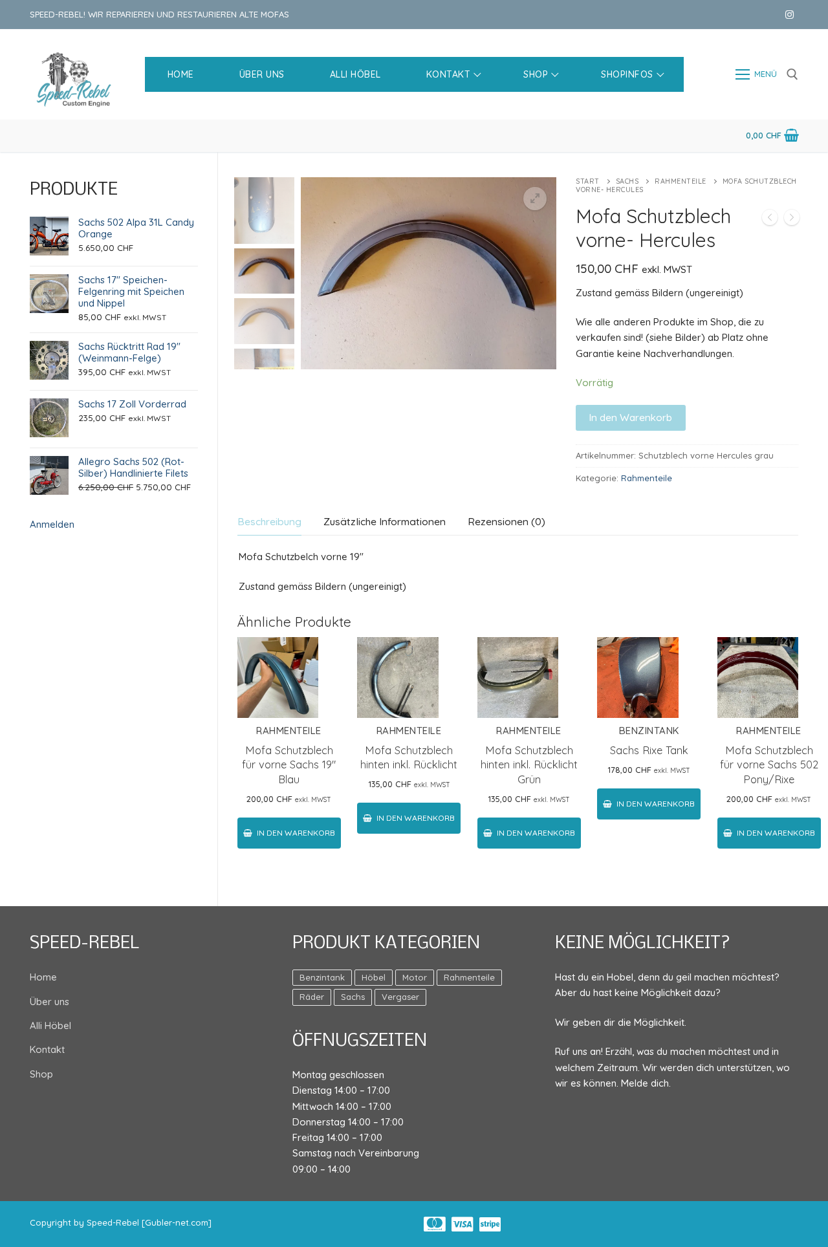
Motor (414, 977)
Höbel (374, 977)
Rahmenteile (680, 181)
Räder (312, 997)
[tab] (269, 522)
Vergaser (400, 997)
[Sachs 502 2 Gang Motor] (770, 220)
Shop (41, 1074)
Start (588, 181)
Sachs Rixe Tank (649, 750)
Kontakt (47, 1049)
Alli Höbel (50, 1025)
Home (43, 977)
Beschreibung (269, 521)
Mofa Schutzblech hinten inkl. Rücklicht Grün (529, 764)
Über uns (49, 1001)
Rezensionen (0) (506, 521)
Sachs (627, 181)
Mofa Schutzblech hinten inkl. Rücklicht (408, 757)
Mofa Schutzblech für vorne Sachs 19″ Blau (289, 764)
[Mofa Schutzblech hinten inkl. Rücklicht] (792, 220)
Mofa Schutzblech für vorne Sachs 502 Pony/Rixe (769, 764)
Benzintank (649, 730)
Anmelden (52, 524)
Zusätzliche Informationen (384, 521)
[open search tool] (792, 74)
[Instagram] (789, 14)
